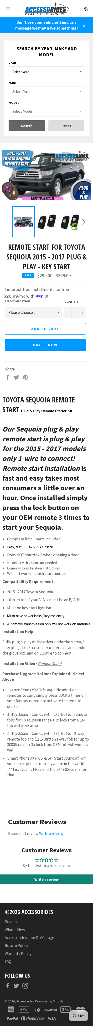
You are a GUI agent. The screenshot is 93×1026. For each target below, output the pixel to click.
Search (11, 921)
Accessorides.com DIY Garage (29, 937)
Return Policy (16, 945)
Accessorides (25, 1001)
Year (12, 63)
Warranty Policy (18, 953)
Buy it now (45, 345)
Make (13, 83)
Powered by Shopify (49, 1001)
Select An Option (17, 301)
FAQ (8, 961)
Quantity (71, 301)
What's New (15, 929)
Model (14, 103)
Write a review (51, 833)
